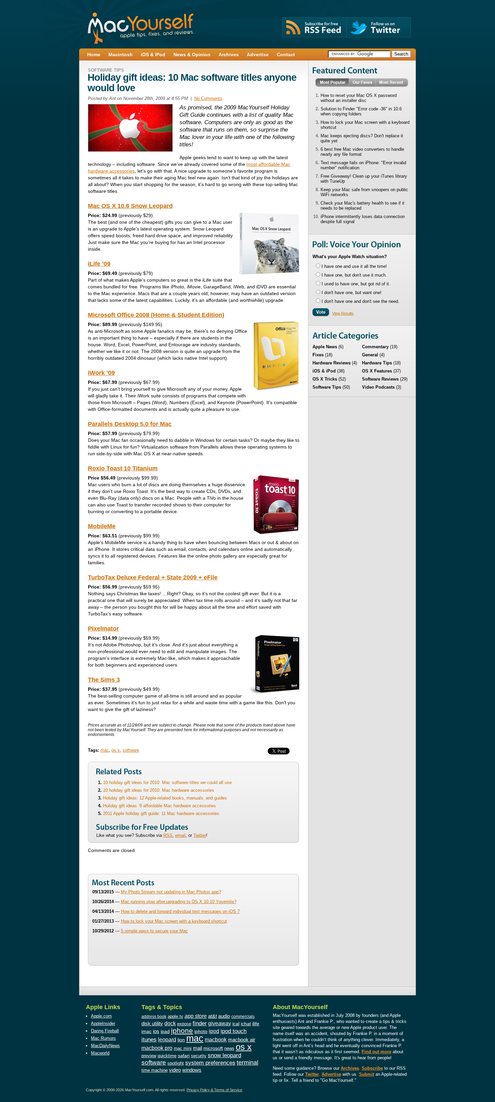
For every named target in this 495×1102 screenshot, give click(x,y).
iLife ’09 (99, 263)
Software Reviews (380, 379)
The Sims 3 (104, 679)
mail (197, 1048)
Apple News (324, 346)
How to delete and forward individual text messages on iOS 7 (180, 911)
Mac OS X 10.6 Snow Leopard (130, 206)
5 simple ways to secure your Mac (154, 930)
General (370, 354)
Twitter (199, 835)
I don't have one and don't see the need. (360, 301)
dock (170, 1023)
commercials (243, 1016)
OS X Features (377, 371)
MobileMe (102, 526)
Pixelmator (103, 628)
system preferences (210, 1063)
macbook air (241, 1039)
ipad (165, 1031)
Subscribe (372, 1068)
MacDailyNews (105, 1045)
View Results (343, 313)
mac (104, 750)
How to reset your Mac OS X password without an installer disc (359, 98)
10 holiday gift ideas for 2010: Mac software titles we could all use (167, 782)
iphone (182, 1030)
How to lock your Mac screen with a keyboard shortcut (174, 921)
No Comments (208, 98)
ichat (246, 1023)
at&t (212, 1016)
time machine (154, 1070)
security (198, 1056)
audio (224, 1016)
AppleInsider (103, 1023)
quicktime (167, 1055)
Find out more (376, 1051)
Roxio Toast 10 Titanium (123, 468)
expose (184, 1023)
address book (153, 1016)
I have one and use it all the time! (354, 266)
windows (191, 1070)
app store (196, 1016)
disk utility (152, 1023)
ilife (255, 1023)
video (175, 1070)
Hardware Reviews (331, 362)
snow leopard (224, 1055)
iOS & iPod (324, 371)
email (180, 835)
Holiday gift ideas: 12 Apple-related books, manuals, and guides (165, 798)
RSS (167, 835)
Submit (366, 1074)
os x (115, 750)
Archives (350, 1068)
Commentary (375, 346)
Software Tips (106, 70)
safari (184, 1055)
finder (200, 1023)
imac (146, 1031)
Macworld (100, 1053)
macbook (216, 1039)
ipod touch (233, 1031)
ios (156, 1031)
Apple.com (101, 1016)
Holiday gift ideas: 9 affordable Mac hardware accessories (159, 805)
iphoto (200, 1031)
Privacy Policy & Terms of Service (214, 1090)
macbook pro (156, 1048)
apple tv (175, 1016)
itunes (149, 1039)
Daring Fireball (105, 1030)
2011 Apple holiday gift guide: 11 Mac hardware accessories (161, 813)
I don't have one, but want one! (352, 292)
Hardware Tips (377, 362)
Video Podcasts (378, 387)
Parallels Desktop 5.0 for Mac (130, 424)
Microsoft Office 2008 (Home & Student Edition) (156, 315)
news (229, 1048)
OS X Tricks (324, 379)
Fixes (318, 354)
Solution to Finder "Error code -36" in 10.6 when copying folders (361, 111)
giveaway (219, 1023)
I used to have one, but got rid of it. (356, 283)
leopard (167, 1039)
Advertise (331, 1074)
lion (181, 1039)
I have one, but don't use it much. (354, 275)
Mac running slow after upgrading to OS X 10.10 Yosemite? (178, 901)
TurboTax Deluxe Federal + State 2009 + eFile (153, 577)
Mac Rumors (103, 1038)
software (131, 750)
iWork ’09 (101, 372)
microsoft (213, 1048)
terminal (247, 1062)
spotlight (175, 1063)
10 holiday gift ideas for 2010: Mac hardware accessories (158, 790)
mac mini (183, 1048)
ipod (214, 1031)
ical (235, 1023)
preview (148, 1056)
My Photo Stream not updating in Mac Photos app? (171, 891)
